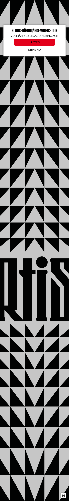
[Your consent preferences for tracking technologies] (63, 495)
